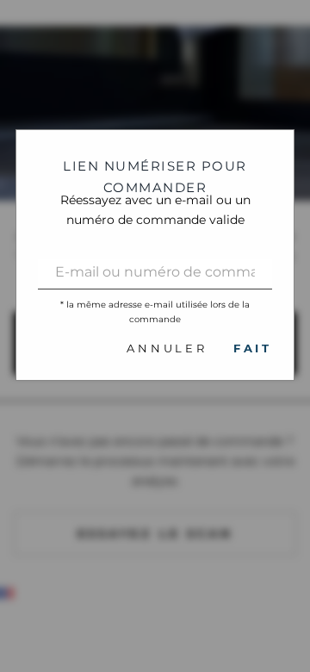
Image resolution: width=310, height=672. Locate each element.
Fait (252, 348)
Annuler (167, 348)
